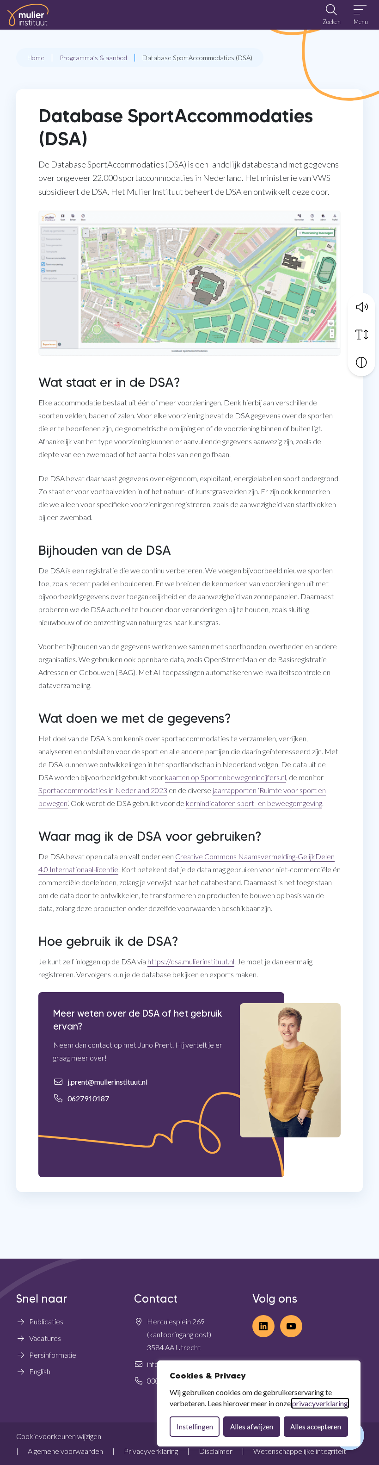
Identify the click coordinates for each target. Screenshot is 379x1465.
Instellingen (195, 1426)
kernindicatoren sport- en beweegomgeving (254, 803)
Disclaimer (215, 1450)
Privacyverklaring (151, 1450)
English (39, 1371)
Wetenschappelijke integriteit (299, 1450)
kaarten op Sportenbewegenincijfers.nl (225, 777)
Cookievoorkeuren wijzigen (58, 1436)
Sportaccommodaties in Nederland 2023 (102, 790)
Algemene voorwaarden (65, 1450)
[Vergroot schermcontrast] (361, 362)
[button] (361, 307)
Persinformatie (52, 1354)
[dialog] (259, 1403)
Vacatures (45, 1338)
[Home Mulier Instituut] (28, 15)
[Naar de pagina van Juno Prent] (290, 1070)
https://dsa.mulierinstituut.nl (190, 961)
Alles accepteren (315, 1426)
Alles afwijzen (251, 1426)
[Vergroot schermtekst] (361, 334)
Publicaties (46, 1321)
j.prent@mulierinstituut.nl (107, 1081)
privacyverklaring (320, 1403)
